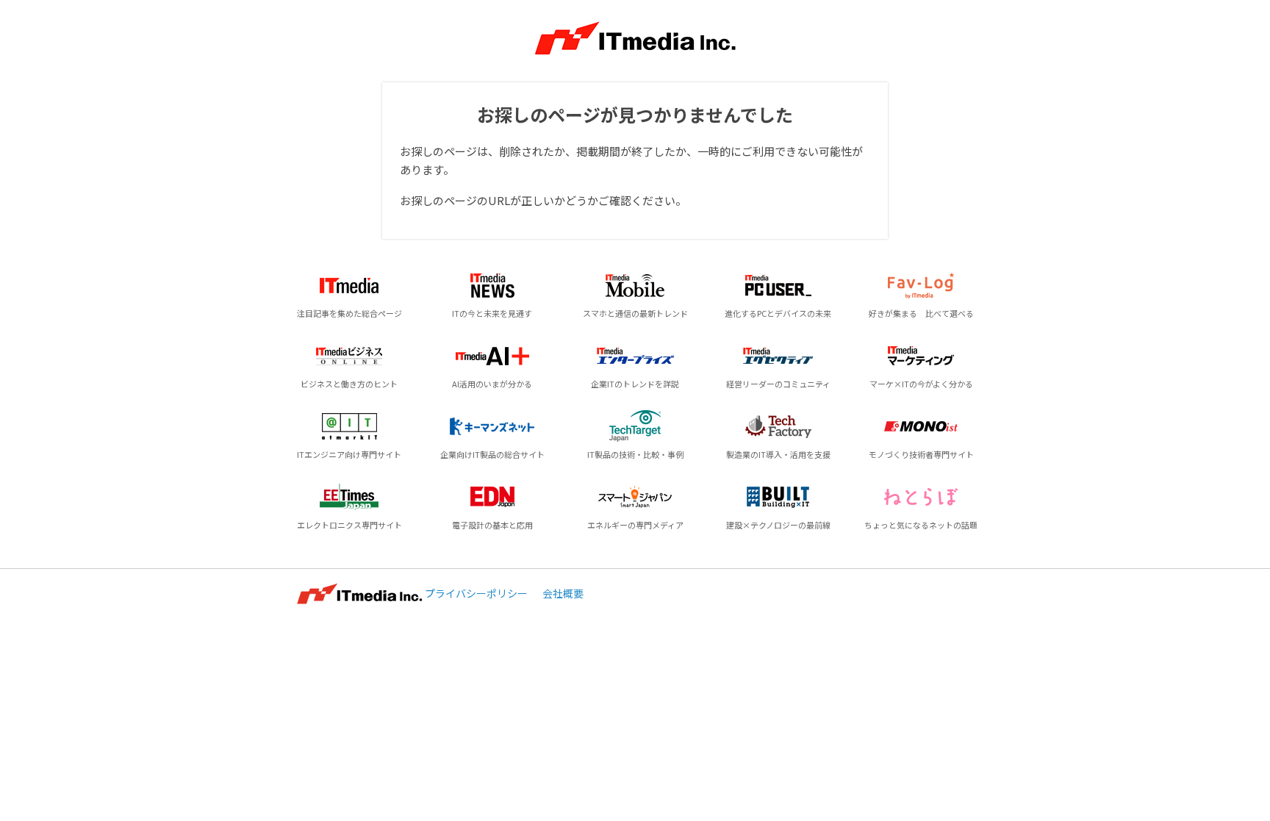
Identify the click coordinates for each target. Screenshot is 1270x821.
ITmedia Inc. (359, 594)
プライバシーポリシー (476, 593)
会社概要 (563, 593)
